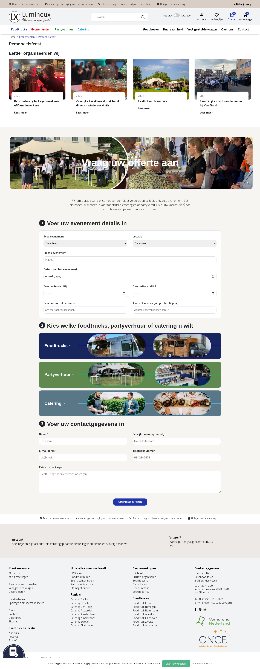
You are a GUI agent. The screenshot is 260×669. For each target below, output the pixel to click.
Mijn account (16, 573)
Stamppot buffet (80, 588)
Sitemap (13, 621)
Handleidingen (17, 599)
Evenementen (40, 29)
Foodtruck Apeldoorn (145, 614)
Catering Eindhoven (82, 625)
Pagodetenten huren (82, 584)
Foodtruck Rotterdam (145, 610)
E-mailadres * (47, 451)
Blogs (12, 610)
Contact (243, 29)
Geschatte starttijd (56, 286)
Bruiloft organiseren (144, 577)
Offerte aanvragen (130, 502)
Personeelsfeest (47, 36)
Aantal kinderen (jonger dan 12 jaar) (155, 303)
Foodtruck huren (80, 577)
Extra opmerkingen (51, 467)
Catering (83, 29)
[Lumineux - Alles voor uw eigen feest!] (30, 17)
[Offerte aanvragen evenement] (14, 655)
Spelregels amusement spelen (26, 603)
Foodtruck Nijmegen (144, 607)
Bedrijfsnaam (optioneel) (148, 434)
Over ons (227, 29)
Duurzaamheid (173, 29)
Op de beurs (140, 584)
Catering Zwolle (80, 621)
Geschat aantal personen (60, 303)
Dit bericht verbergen (176, 663)
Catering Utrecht (80, 603)
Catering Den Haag (81, 607)
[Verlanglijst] (217, 15)
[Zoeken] (143, 17)
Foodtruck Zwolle (143, 621)
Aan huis (14, 633)
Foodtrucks (19, 29)
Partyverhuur (64, 29)
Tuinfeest (138, 573)
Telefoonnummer (144, 451)
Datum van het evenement (60, 269)
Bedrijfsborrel (141, 592)
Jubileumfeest (141, 588)
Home (12, 36)
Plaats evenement (55, 253)
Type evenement (54, 236)
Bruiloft (13, 640)
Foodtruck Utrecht (143, 603)
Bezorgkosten (17, 592)
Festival (13, 637)
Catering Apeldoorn (82, 599)
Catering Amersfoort (83, 618)
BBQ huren (77, 573)
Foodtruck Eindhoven (145, 618)
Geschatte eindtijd (144, 286)
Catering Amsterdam (83, 614)
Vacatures (15, 618)
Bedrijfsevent (140, 580)
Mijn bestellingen (18, 577)
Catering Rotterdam (82, 610)
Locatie (137, 236)
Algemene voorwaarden (23, 584)
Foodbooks (151, 29)
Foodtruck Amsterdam (146, 625)
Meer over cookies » (202, 663)
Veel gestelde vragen (202, 29)
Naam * (43, 434)
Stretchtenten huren (82, 580)
